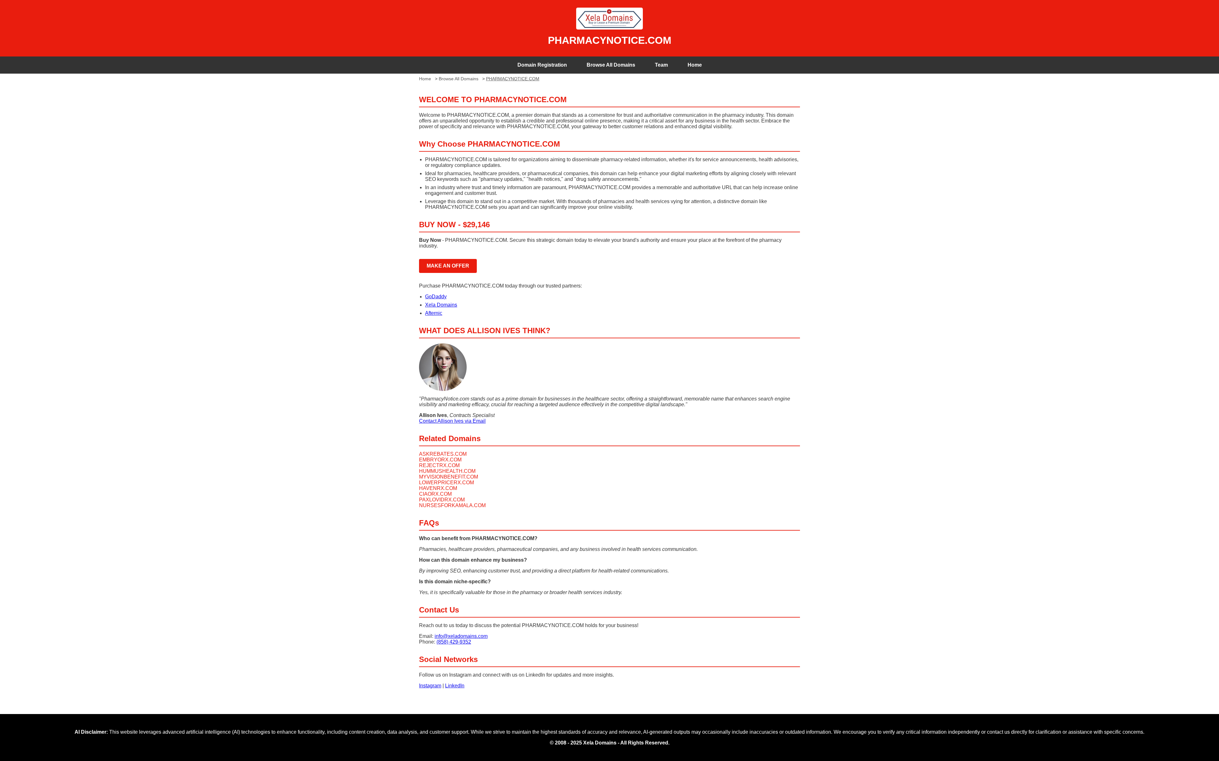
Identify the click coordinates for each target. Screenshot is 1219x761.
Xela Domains (441, 305)
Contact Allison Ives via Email (452, 421)
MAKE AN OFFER (448, 265)
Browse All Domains (611, 65)
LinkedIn (454, 685)
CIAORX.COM (435, 494)
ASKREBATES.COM (443, 454)
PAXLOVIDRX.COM (442, 499)
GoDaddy (436, 296)
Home (695, 65)
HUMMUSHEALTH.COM (447, 471)
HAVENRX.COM (438, 488)
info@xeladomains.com (461, 636)
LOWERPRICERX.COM (446, 482)
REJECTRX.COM (439, 465)
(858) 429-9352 (453, 642)
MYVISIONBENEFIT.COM (448, 477)
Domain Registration (542, 65)
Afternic (433, 313)
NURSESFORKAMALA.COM (452, 505)
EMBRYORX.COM (440, 459)
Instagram (430, 685)
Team (661, 65)
